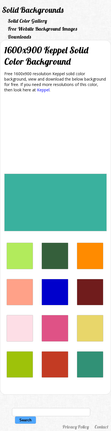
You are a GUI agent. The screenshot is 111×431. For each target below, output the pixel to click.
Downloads (19, 36)
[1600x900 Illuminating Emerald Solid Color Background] (90, 376)
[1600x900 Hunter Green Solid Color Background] (55, 267)
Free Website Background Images (42, 29)
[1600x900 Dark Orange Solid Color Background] (90, 267)
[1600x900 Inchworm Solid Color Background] (20, 267)
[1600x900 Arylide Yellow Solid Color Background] (90, 340)
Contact (101, 427)
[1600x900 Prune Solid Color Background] (90, 303)
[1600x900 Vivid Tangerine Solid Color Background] (20, 303)
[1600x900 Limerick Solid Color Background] (20, 376)
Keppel (43, 89)
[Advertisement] (55, 134)
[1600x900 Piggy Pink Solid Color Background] (20, 340)
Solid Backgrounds (32, 10)
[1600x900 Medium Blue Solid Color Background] (55, 303)
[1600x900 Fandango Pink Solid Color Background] (55, 340)
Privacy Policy (75, 427)
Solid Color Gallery (27, 21)
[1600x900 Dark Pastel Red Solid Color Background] (55, 376)
